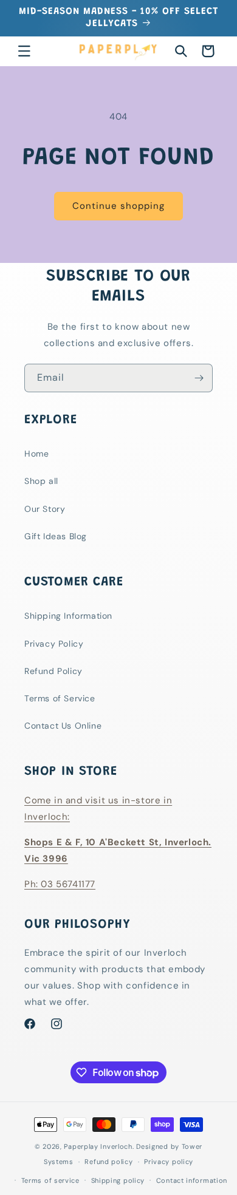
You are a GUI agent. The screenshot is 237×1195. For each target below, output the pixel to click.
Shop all (41, 480)
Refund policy (108, 1161)
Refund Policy (53, 671)
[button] (24, 51)
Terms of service (50, 1180)
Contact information (191, 1180)
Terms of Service (59, 698)
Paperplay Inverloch (98, 1146)
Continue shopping (118, 206)
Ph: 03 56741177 (59, 884)
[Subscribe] (198, 378)
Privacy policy (168, 1161)
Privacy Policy (53, 643)
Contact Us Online (62, 725)
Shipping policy (118, 1180)
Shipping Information (68, 615)
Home (36, 453)
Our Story (44, 508)
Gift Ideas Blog (55, 536)
